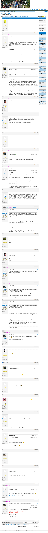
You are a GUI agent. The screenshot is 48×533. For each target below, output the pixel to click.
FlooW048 (41, 92)
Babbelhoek (42, 53)
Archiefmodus (10, 530)
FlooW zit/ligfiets (43, 90)
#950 (37, 285)
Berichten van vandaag (21, 530)
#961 (37, 487)
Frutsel (42, 36)
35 (12, 16)
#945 (37, 192)
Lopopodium (41, 41)
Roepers (7, 114)
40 (19, 16)
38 (16, 16)
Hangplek (9, 13)
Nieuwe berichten (15, 530)
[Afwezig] (6, 196)
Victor (4, 24)
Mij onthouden (42, 28)
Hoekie (42, 96)
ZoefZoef (4, 140)
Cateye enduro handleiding (13, 238)
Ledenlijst (41, 9)
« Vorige (6, 16)
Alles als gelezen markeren (28, 530)
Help (45, 9)
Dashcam (42, 34)
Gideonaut (41, 68)
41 (20, 16)
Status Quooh (41, 103)
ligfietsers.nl (2, 13)
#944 (37, 168)
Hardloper (4, 289)
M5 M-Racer (10, 495)
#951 (37, 301)
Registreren (12, 11)
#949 (37, 269)
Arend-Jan (41, 72)
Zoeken (37, 9)
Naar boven (6, 530)
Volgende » (25, 16)
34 (11, 16)
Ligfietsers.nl (3, 530)
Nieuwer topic (8, 522)
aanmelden (44, 19)
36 (14, 524)
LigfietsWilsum (4, 104)
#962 (37, 503)
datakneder (4, 156)
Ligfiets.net (33, 9)
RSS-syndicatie (34, 530)
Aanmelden (8, 11)
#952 (37, 334)
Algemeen (6, 13)
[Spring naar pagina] (27, 16)
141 (22, 16)
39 (18, 524)
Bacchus (14, 207)
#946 (37, 209)
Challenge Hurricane (13, 495)
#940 (37, 100)
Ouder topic (4, 522)
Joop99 (4, 196)
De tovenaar (41, 60)
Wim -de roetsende (41, 46)
